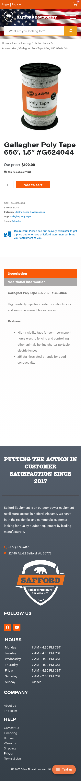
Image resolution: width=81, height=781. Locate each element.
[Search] (70, 30)
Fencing (26, 43)
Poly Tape (26, 216)
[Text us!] (64, 770)
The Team (10, 710)
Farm (15, 43)
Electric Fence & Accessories (30, 212)
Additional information (27, 281)
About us (10, 705)
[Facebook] (7, 627)
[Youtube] (16, 627)
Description (17, 273)
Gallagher (14, 216)
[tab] (40, 273)
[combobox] (34, 30)
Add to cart (33, 184)
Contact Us (11, 727)
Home (5, 43)
